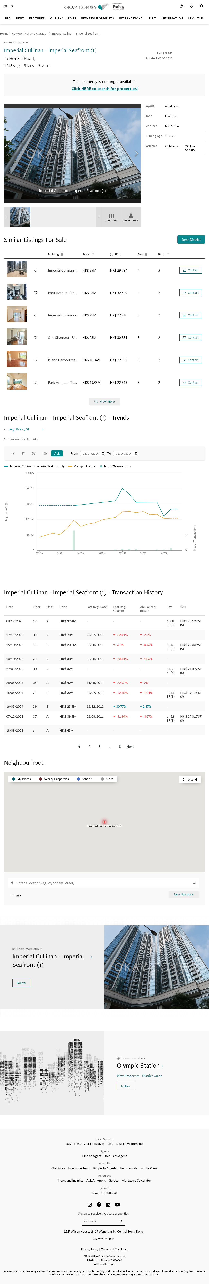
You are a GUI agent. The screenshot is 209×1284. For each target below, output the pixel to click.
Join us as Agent (115, 1156)
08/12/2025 (14, 621)
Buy (68, 1143)
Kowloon (17, 33)
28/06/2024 (14, 682)
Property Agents (105, 1168)
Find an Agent (91, 1156)
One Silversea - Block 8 (63, 337)
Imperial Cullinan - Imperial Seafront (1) (75, 33)
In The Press (149, 1168)
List (110, 1143)
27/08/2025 (14, 669)
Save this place (184, 894)
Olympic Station (37, 33)
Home (4, 33)
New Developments (129, 1143)
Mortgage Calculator (136, 1180)
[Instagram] (90, 1205)
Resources (104, 1175)
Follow (21, 983)
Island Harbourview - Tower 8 (63, 360)
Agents (104, 1151)
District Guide (152, 1075)
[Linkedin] (108, 1205)
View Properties (128, 1075)
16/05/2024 (14, 692)
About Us (104, 1163)
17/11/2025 (14, 635)
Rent (77, 1143)
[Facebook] (99, 1205)
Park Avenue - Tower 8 (63, 293)
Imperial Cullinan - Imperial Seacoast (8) (63, 315)
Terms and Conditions (114, 1249)
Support (105, 1188)
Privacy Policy (89, 1249)
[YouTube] (117, 1205)
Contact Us (109, 1192)
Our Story (58, 1168)
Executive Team (79, 1168)
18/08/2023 (14, 730)
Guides (113, 1180)
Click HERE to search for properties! (105, 88)
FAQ (95, 1192)
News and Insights (70, 1180)
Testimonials (128, 1168)
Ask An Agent (96, 1180)
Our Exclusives (94, 1143)
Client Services (104, 1139)
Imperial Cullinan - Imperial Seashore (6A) (63, 270)
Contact (193, 270)
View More (107, 401)
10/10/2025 (14, 659)
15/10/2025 (14, 645)
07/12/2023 (14, 716)
